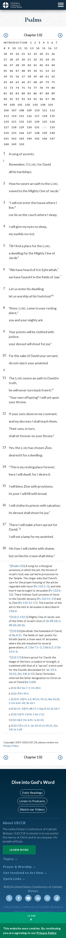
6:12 (31, 673)
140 (52, 132)
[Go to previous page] (6, 35)
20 (17, 53)
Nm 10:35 (53, 699)
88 (47, 93)
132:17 (15, 657)
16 (50, 48)
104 (42, 104)
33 (41, 59)
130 (29, 127)
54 (5, 76)
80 (53, 87)
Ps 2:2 (27, 699)
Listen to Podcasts (32, 801)
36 (5, 65)
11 (20, 48)
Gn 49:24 (51, 621)
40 (29, 65)
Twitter (9, 898)
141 (6, 138)
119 (52, 115)
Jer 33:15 (36, 725)
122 (21, 121)
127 (6, 127)
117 (37, 115)
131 (37, 127)
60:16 (21, 625)
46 (11, 70)
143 (21, 138)
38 (17, 65)
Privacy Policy (11, 745)
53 (53, 70)
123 (29, 121)
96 (41, 99)
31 (29, 59)
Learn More (19, 849)
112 (52, 110)
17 (56, 48)
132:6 (15, 631)
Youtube (28, 898)
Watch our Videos (32, 809)
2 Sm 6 (13, 611)
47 (17, 70)
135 (13, 132)
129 (21, 127)
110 (37, 110)
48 (23, 70)
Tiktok (57, 898)
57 (23, 76)
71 (53, 82)
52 (47, 70)
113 (6, 115)
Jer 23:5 (51, 669)
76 (29, 87)
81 (5, 93)
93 (23, 99)
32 (35, 59)
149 (13, 144)
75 (23, 87)
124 (37, 121)
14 (38, 48)
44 (53, 65)
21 (23, 53)
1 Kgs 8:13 (43, 708)
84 (23, 93)
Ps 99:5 (24, 693)
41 (35, 65)
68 (35, 82)
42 (41, 65)
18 (5, 53)
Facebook (18, 898)
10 (14, 48)
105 (50, 104)
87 (41, 93)
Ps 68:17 (31, 708)
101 (20, 104)
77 (35, 87)
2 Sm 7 (23, 687)
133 (52, 127)
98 (53, 99)
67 (29, 82)
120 (6, 121)
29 (17, 59)
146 (44, 138)
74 (17, 87)
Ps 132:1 (39, 586)
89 (53, 93)
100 (12, 104)
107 (13, 110)
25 (47, 53)
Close (31, 915)
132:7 (15, 693)
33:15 (12, 673)
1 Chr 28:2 (35, 687)
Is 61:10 (38, 719)
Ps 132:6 (54, 590)
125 (44, 121)
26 (53, 53)
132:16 (15, 719)
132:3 (15, 687)
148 (6, 144)
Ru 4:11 (17, 635)
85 (29, 93)
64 (11, 82)
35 (53, 59)
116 (29, 115)
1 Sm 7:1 (33, 647)
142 (13, 138)
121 (13, 121)
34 (47, 59)
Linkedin (37, 898)
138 (37, 132)
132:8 (15, 699)
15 (44, 48)
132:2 (15, 617)
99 (5, 104)
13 (32, 48)
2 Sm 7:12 (38, 714)
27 (5, 59)
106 (6, 110)
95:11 (44, 699)
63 (5, 82)
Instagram (47, 898)
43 (47, 65)
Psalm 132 (17, 566)
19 (11, 53)
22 (29, 53)
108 (21, 110)
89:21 (36, 699)
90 (5, 99)
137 (29, 132)
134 (6, 132)
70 (47, 82)
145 (37, 138)
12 (26, 48)
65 (17, 82)
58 (29, 76)
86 (35, 93)
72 (5, 87)
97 (47, 99)
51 (41, 70)
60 (41, 76)
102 (27, 104)
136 (21, 132)
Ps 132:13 (25, 602)
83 (17, 93)
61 (47, 76)
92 (17, 99)
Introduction (15, 42)
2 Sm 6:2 (48, 647)
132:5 (23, 617)
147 (52, 138)
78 (41, 87)
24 (41, 53)
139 (44, 132)
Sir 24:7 (30, 703)
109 (29, 110)
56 (17, 76)
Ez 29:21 (47, 725)
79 (47, 87)
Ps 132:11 (44, 598)
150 (21, 144)
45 (5, 70)
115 (21, 115)
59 (35, 76)
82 (11, 93)
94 (29, 99)
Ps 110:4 (26, 714)
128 (13, 127)
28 (11, 59)
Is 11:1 (25, 725)
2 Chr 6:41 (15, 703)
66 (23, 82)
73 (11, 87)
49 (29, 70)
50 (35, 70)
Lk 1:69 (30, 682)
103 (35, 104)
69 (41, 82)
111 (44, 110)
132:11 (16, 708)
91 (11, 99)
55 (11, 76)
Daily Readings (32, 792)
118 (44, 115)
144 (29, 138)
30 (23, 59)
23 (35, 53)
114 (13, 115)
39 (23, 65)
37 (11, 65)
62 (53, 76)
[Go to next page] (60, 35)
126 (52, 121)
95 (35, 99)
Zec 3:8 (22, 673)
